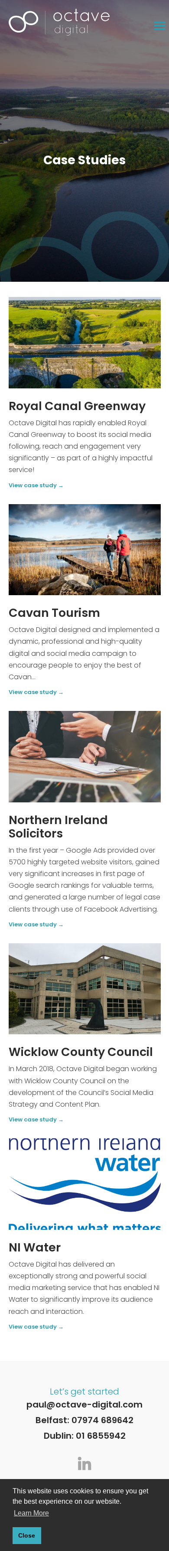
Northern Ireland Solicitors (58, 826)
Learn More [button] (31, 1513)
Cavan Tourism (54, 612)
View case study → (36, 485)
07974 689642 (102, 1420)
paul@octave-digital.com (84, 1404)
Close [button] (26, 1535)
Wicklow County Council (81, 1052)
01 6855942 (101, 1436)
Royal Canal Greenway (77, 406)
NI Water (35, 1247)
